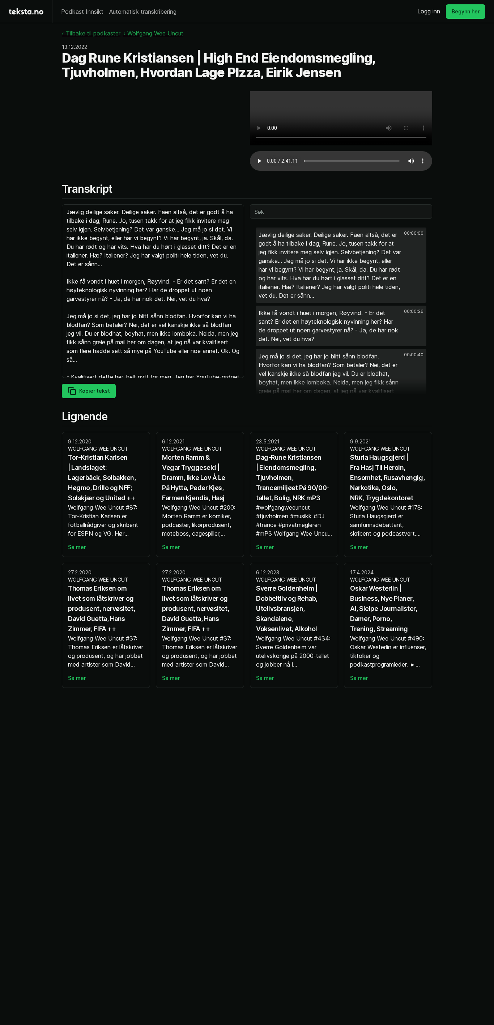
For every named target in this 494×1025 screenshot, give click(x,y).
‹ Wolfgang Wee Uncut (153, 33)
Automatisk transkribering (142, 11)
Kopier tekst (94, 391)
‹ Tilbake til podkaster (91, 33)
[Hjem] (26, 11)
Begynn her (466, 11)
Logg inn (428, 11)
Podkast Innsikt (82, 11)
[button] (341, 265)
